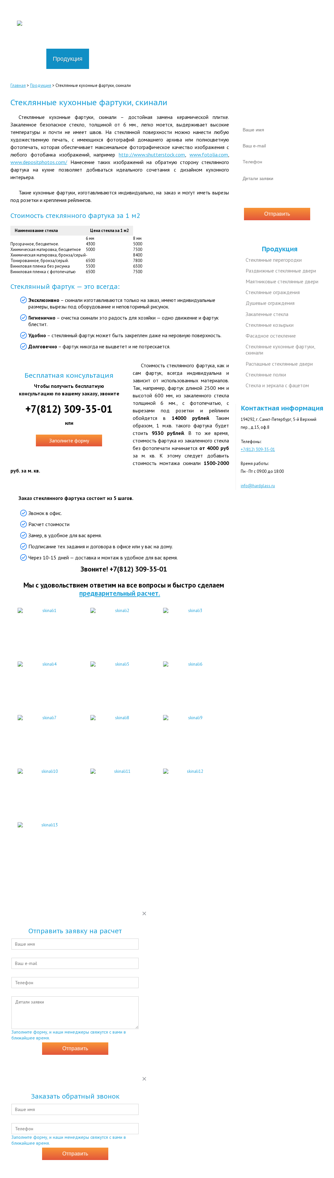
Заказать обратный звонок (293, 19)
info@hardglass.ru (303, 33)
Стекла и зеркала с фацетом (277, 385)
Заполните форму (69, 440)
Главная (28, 59)
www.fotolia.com (209, 154)
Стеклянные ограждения (273, 292)
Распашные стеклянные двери (279, 363)
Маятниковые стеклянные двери (282, 281)
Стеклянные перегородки (274, 260)
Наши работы (142, 59)
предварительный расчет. (119, 593)
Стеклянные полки (266, 374)
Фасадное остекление (271, 335)
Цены (103, 59)
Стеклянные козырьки (270, 325)
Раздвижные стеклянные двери (281, 270)
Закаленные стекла (267, 314)
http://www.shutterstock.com (152, 154)
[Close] (144, 913)
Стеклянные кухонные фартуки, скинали (280, 349)
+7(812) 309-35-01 (302, 11)
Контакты (218, 59)
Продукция (68, 59)
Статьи (183, 59)
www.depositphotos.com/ (38, 162)
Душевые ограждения (270, 303)
